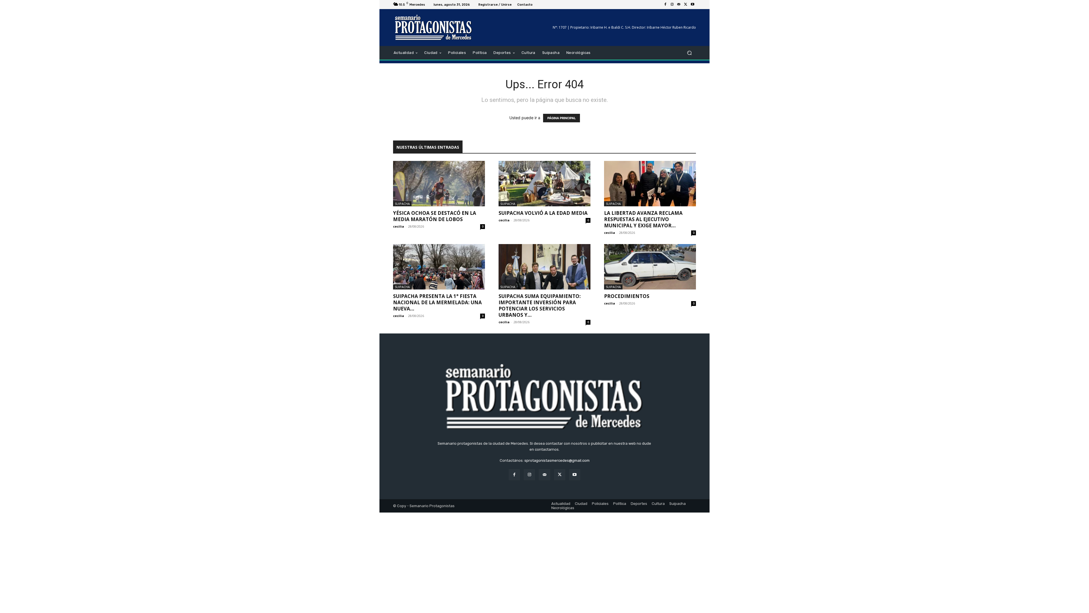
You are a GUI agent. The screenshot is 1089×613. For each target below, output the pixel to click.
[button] (689, 53)
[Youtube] (692, 4)
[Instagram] (672, 4)
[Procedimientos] (650, 266)
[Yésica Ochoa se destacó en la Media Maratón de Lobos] (439, 183)
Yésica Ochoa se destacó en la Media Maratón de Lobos (434, 216)
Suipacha (402, 203)
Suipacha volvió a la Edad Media (543, 213)
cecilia (398, 226)
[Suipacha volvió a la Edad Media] (544, 183)
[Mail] (679, 4)
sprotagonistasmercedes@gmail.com (557, 460)
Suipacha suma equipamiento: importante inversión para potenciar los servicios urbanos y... (540, 305)
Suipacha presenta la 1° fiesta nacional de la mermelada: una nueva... (437, 302)
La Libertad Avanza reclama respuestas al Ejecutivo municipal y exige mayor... (643, 219)
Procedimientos (626, 296)
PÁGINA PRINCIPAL (561, 118)
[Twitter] (685, 4)
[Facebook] (665, 4)
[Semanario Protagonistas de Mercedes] (433, 27)
